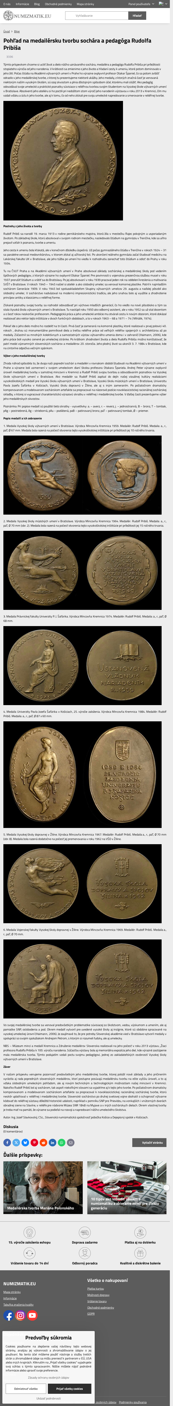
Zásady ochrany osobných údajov (95, 1402)
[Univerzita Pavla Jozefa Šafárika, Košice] (42, 827)
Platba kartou (95, 1288)
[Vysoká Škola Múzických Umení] (42, 608)
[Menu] (165, 15)
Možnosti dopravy (98, 1295)
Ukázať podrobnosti (48, 1398)
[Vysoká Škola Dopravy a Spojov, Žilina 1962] (42, 922)
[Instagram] (20, 1319)
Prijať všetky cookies (69, 1388)
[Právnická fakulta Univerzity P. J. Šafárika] (42, 704)
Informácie (10, 1298)
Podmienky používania (133, 1402)
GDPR (91, 1313)
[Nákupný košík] (155, 15)
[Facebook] (8, 1319)
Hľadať (137, 15)
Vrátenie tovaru (97, 1301)
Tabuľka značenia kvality (18, 1304)
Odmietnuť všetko (26, 1388)
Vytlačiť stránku (152, 1142)
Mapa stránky (12, 1292)
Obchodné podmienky (100, 1307)
